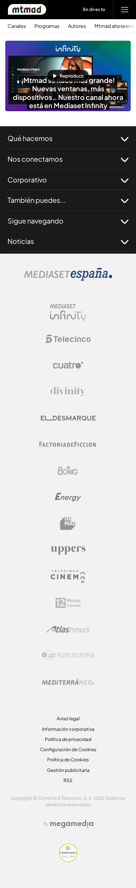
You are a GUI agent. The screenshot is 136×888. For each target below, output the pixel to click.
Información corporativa (68, 729)
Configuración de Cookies (68, 749)
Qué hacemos (30, 138)
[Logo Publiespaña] (68, 655)
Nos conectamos (35, 159)
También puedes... (37, 200)
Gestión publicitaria (68, 770)
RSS (68, 780)
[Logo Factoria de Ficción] (68, 444)
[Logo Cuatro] (68, 365)
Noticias (21, 241)
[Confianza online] (68, 860)
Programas (47, 26)
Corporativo (27, 179)
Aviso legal (68, 718)
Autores (77, 26)
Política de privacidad (68, 739)
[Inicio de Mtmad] (27, 9)
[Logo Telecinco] (68, 338)
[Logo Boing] (68, 470)
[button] (68, 76)
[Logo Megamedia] (71, 824)
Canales (17, 26)
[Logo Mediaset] (68, 278)
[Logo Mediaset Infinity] (68, 312)
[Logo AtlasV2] (68, 629)
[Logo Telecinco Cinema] (68, 576)
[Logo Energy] (68, 497)
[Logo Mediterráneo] (68, 682)
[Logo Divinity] (68, 391)
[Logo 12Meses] (68, 603)
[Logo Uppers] (68, 549)
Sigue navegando (35, 220)
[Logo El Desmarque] (68, 418)
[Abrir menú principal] (124, 9)
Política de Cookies (68, 759)
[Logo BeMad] (68, 523)
